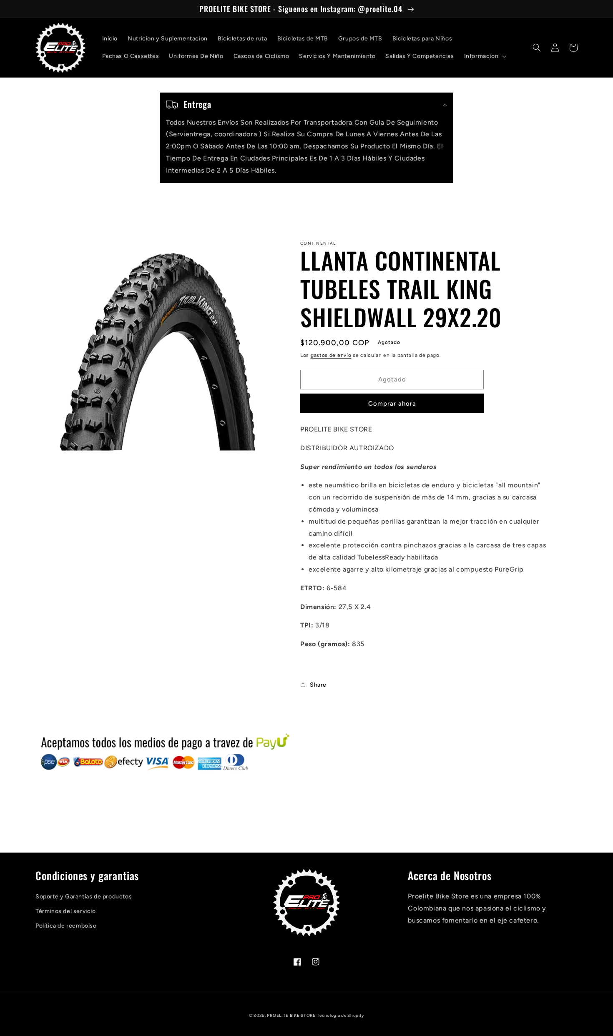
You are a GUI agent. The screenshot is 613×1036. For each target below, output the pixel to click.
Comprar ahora (392, 403)
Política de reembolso (66, 925)
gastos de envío (331, 355)
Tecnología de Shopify (340, 1015)
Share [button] (318, 684)
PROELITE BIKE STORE (291, 1015)
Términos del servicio (65, 911)
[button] (484, 56)
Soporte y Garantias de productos (83, 896)
